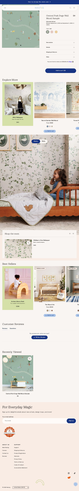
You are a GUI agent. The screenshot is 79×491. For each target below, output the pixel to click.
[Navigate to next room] (73, 233)
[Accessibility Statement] (9, 432)
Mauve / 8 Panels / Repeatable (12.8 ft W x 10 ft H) (49, 126)
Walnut (52, 310)
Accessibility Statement (20, 468)
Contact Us (5, 453)
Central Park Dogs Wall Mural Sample (18, 394)
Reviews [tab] (4, 329)
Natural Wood (47, 310)
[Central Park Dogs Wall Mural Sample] (17, 373)
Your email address (7, 417)
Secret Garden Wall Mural (50, 120)
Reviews (4, 456)
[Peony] (51, 32)
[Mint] (47, 32)
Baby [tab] (36, 141)
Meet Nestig (5, 447)
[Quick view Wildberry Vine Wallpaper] (28, 243)
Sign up (71, 420)
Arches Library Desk (17, 301)
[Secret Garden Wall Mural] (49, 100)
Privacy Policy (18, 459)
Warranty (16, 456)
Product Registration (20, 453)
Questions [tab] (13, 329)
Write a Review (41, 338)
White (49, 310)
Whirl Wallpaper (18, 117)
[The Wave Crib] (49, 284)
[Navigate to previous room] (70, 233)
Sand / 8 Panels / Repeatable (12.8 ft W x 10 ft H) (52, 126)
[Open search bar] (70, 8)
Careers (4, 450)
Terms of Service (19, 462)
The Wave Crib (49, 304)
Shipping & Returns (19, 450)
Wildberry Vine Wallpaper (41, 240)
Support (16, 447)
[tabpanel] (40, 107)
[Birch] (56, 32)
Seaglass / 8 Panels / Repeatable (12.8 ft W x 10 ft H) (47, 126)
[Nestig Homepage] (39, 8)
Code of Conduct (19, 465)
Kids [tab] (43, 141)
